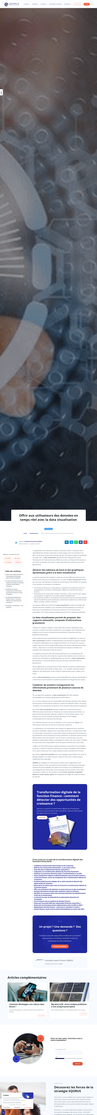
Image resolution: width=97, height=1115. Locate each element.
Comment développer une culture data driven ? (26, 1005)
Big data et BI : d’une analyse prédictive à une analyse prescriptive (69, 1005)
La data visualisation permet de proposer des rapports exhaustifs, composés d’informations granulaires (15, 583)
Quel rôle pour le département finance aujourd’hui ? (52, 869)
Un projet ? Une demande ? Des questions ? (14, 606)
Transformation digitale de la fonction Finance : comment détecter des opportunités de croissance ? (13, 600)
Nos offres (43, 4)
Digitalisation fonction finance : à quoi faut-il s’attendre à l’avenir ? (57, 907)
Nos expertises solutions (55, 4)
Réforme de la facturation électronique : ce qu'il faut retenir (54, 867)
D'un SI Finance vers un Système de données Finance (52, 901)
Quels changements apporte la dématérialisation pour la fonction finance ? (60, 875)
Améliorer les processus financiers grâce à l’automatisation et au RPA (58, 873)
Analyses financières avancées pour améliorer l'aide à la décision (56, 891)
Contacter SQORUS (60, 946)
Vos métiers (34, 4)
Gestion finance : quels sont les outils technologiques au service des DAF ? (59, 909)
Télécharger (42, 817)
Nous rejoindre (78, 4)
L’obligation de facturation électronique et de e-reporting (53, 865)
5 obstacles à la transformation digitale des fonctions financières (56, 871)
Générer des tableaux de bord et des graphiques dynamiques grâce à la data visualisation (14, 576)
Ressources (67, 4)
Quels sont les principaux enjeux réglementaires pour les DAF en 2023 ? (58, 905)
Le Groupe (26, 4)
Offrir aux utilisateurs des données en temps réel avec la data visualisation (60, 889)
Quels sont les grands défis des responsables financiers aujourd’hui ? (57, 903)
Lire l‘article (41, 1015)
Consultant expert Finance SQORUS (33, 541)
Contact (86, 4)
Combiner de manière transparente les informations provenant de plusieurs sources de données (14, 591)
